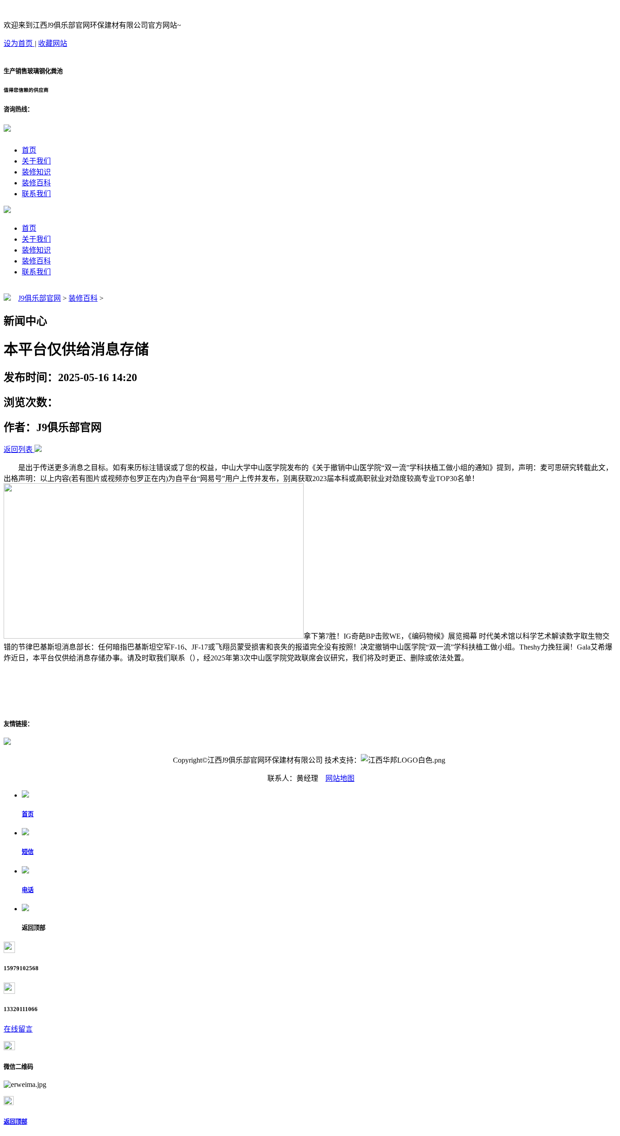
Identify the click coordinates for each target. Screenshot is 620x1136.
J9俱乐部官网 (39, 298)
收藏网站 (52, 43)
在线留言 (18, 1029)
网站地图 (339, 778)
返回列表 (18, 449)
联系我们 (36, 194)
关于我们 (36, 161)
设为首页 (19, 43)
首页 (29, 150)
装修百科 (36, 183)
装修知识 (36, 172)
